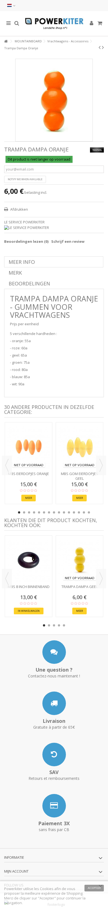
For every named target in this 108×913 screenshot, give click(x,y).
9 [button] (59, 512)
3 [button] (29, 512)
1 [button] (19, 512)
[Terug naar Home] (5, 41)
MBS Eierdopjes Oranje (28, 473)
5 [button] (39, 512)
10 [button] (64, 512)
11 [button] (69, 512)
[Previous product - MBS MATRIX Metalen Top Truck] (100, 47)
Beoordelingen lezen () (26, 241)
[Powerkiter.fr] (54, 23)
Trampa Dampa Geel (79, 586)
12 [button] (74, 512)
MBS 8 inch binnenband (29, 586)
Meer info (22, 262)
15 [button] (89, 512)
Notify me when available (25, 179)
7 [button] (49, 512)
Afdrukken (18, 209)
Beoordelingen (29, 283)
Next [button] (101, 465)
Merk (15, 272)
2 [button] (24, 512)
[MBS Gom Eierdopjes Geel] (79, 447)
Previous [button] (7, 465)
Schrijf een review (67, 241)
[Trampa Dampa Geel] (79, 560)
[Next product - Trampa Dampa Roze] (103, 47)
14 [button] (84, 512)
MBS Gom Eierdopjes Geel (79, 476)
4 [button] (34, 512)
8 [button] (54, 512)
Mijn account (16, 871)
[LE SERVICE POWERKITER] (54, 227)
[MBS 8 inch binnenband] (28, 560)
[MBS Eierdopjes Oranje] (28, 447)
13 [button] (79, 512)
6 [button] (44, 512)
